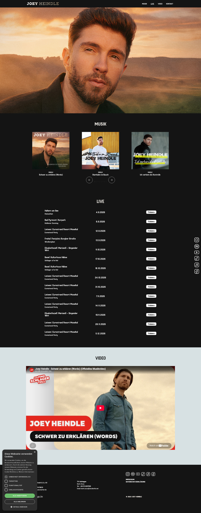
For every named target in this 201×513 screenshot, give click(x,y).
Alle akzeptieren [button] (20, 496)
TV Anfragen (87, 484)
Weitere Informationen (26, 472)
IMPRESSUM (130, 479)
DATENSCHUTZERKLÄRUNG (135, 482)
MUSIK (144, 4)
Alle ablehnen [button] (20, 502)
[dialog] (19, 480)
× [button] (34, 452)
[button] (89, 180)
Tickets (151, 212)
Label (37, 485)
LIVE (152, 4)
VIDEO (160, 4)
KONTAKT (169, 4)
